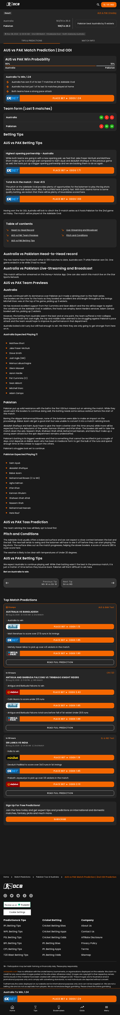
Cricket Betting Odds (54, 937)
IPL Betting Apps (51, 949)
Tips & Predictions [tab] (32, 40)
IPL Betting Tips (12, 925)
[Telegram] (18, 896)
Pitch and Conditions (77, 235)
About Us (86, 925)
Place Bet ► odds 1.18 (67, 757)
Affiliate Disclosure (91, 937)
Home (6, 877)
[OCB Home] (13, 4)
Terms (85, 949)
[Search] (98, 5)
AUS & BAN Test (106, 607)
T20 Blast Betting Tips (16, 955)
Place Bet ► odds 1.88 (67, 718)
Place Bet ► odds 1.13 (67, 626)
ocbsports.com (10, 971)
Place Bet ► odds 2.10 (67, 784)
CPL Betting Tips (13, 949)
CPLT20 (110, 672)
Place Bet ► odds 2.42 (67, 692)
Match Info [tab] (88, 40)
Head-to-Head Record (22, 230)
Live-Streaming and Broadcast (82, 230)
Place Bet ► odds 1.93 (67, 199)
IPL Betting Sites (51, 943)
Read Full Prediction (60, 662)
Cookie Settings (17, 912)
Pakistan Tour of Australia (47, 877)
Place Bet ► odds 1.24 (67, 98)
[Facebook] (24, 896)
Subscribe (60, 819)
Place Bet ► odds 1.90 (67, 653)
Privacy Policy (89, 943)
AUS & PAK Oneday (106, 13)
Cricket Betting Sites (54, 925)
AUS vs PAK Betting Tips (23, 240)
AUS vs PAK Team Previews (24, 235)
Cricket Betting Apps (54, 931)
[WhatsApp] (5, 896)
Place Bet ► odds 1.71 (67, 170)
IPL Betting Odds (51, 955)
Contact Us (87, 931)
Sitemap (86, 955)
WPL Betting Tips (13, 931)
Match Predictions (22, 877)
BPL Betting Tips (13, 943)
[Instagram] (31, 896)
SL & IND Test (107, 738)
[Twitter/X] (11, 896)
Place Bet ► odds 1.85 (67, 640)
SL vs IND (108, 4)
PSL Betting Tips (13, 937)
